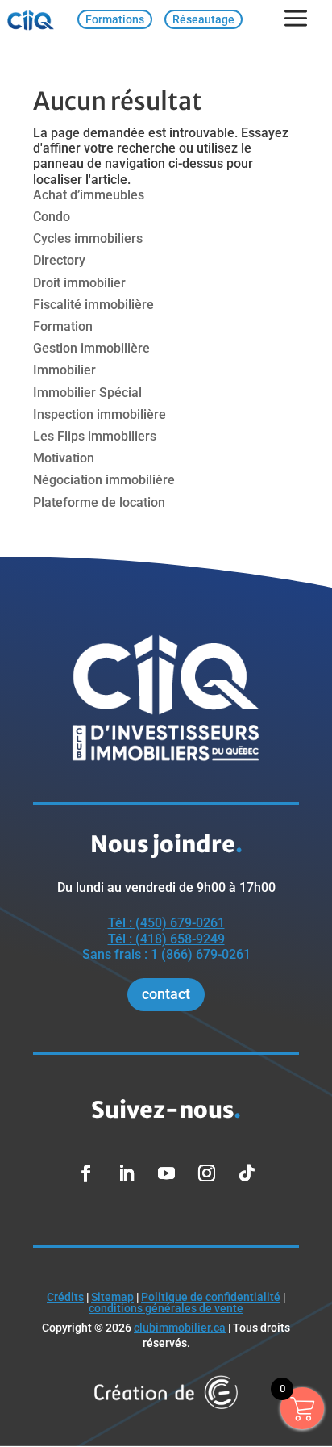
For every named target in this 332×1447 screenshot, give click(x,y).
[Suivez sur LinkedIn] (126, 1173)
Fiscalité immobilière (93, 304)
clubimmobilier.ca (180, 1327)
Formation (63, 326)
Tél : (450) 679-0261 (166, 923)
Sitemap (112, 1296)
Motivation (63, 458)
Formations (114, 19)
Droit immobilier (79, 283)
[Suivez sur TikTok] (247, 1173)
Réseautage (203, 19)
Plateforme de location (99, 502)
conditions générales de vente (166, 1308)
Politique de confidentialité (210, 1296)
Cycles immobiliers (88, 238)
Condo (51, 216)
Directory (59, 260)
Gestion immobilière (91, 348)
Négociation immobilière (104, 479)
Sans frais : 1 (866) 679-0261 (166, 954)
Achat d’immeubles (88, 195)
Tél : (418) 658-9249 (166, 939)
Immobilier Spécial (87, 392)
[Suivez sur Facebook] (85, 1173)
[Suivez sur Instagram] (206, 1173)
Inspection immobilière (99, 414)
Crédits (65, 1296)
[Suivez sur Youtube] (166, 1173)
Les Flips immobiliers (94, 436)
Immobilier (64, 370)
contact (166, 993)
